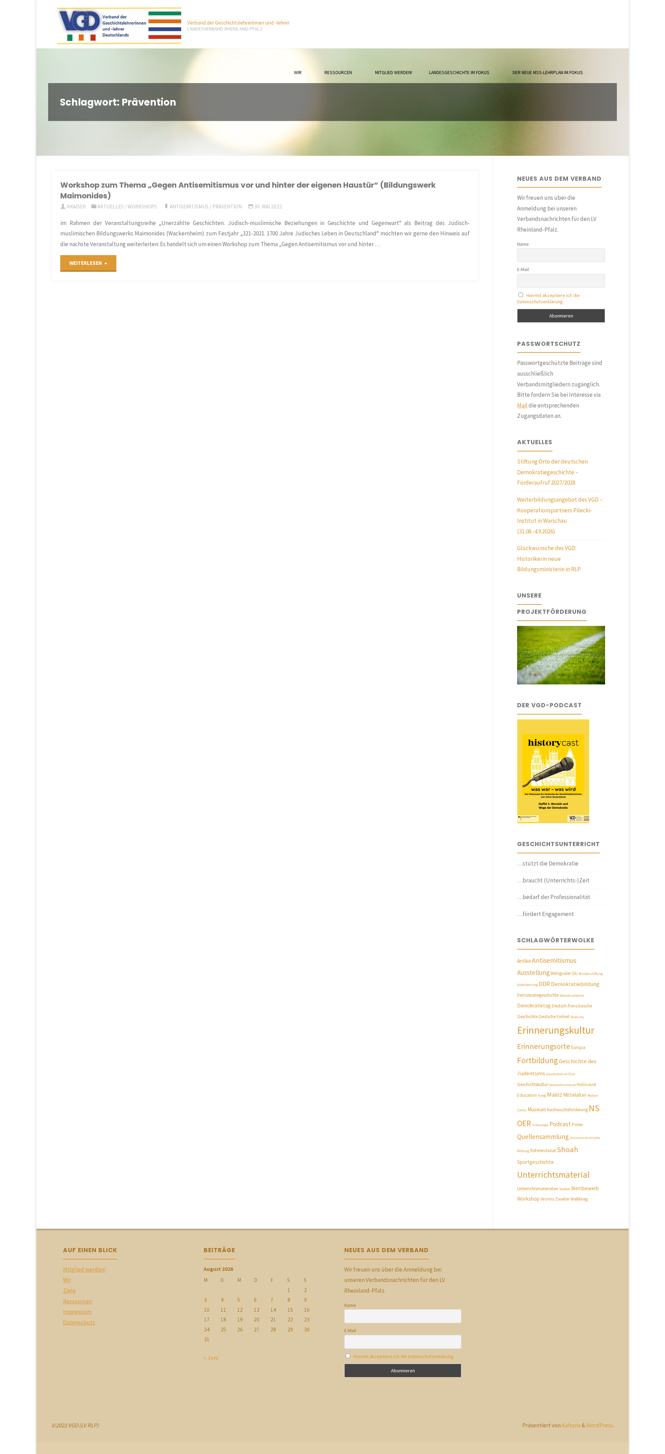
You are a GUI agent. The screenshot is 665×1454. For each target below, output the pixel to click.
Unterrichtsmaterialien (537, 1189)
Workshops (142, 206)
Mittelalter (574, 1095)
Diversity (577, 1017)
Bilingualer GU (564, 973)
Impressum (77, 1312)
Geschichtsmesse (562, 1085)
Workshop (528, 1198)
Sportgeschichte (535, 1162)
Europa (578, 1047)
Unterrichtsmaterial (553, 1174)
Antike (524, 961)
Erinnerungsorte (543, 1046)
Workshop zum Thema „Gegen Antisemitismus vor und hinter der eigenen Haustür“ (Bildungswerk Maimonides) (248, 190)
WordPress (599, 1425)
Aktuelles (110, 206)
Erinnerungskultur (555, 1030)
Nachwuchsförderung (567, 1110)
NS (594, 1108)
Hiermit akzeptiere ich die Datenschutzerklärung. (548, 298)
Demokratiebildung (575, 984)
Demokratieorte (572, 995)
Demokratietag (534, 1005)
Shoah (567, 1149)
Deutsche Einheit (554, 1017)
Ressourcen (77, 1301)
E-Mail (523, 269)
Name (523, 244)
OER (524, 1123)
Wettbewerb (585, 1188)
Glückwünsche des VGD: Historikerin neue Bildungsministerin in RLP (549, 558)
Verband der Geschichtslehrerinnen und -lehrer (238, 22)
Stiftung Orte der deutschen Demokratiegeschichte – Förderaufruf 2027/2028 (552, 472)
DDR (544, 984)
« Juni (211, 1358)
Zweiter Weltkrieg (571, 1199)
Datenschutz (79, 1322)
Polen (577, 1125)
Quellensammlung (543, 1136)
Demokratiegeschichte (538, 995)
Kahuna (570, 1425)
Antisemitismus (189, 206)
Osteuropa (540, 1125)
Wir (67, 1280)
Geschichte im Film (560, 1074)
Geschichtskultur (532, 1084)
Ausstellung (533, 972)
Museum (536, 1109)
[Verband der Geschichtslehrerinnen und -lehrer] (116, 24)
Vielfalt (564, 1189)
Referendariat (543, 1151)
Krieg (542, 1095)
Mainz (554, 1094)
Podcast (560, 1124)
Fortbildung (537, 1060)
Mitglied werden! (84, 1269)
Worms (547, 1199)
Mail (522, 405)
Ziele (69, 1290)
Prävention (227, 206)
